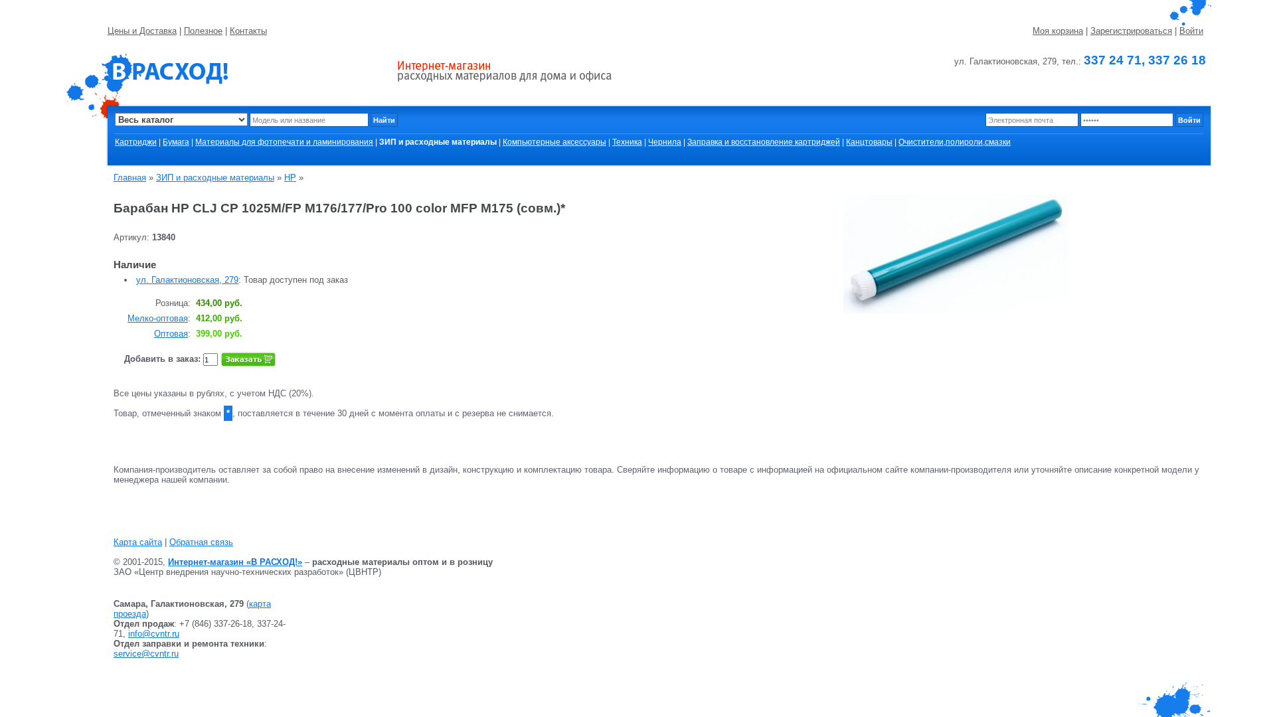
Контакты (248, 31)
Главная (130, 178)
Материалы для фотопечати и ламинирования (284, 142)
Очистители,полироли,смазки (954, 142)
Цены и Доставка (142, 31)
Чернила (664, 142)
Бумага (176, 142)
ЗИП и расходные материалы (215, 178)
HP (290, 178)
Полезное (203, 31)
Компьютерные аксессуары (554, 142)
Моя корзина (1058, 31)
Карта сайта (138, 542)
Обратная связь (201, 542)
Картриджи (136, 142)
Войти (1191, 31)
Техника (627, 142)
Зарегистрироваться (1131, 31)
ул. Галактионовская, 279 (187, 280)
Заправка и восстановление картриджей (763, 142)
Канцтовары (869, 142)
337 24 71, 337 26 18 (1145, 60)
